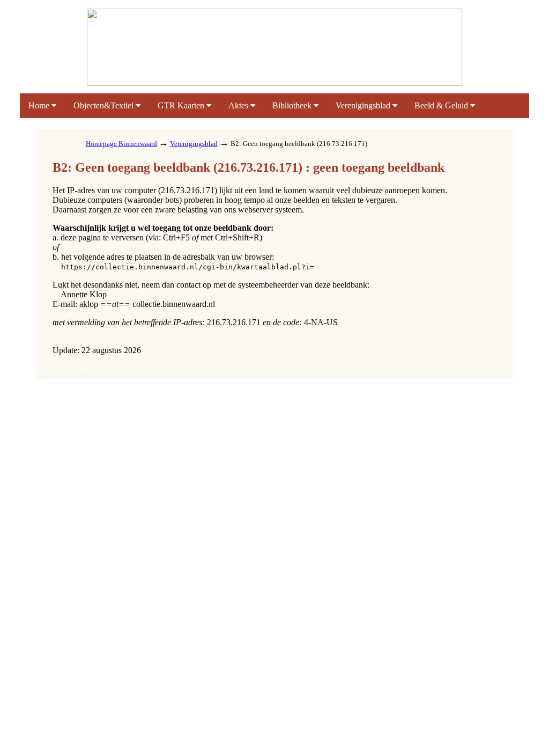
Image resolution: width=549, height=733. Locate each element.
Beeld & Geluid (442, 105)
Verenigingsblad (364, 105)
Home (39, 105)
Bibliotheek (293, 105)
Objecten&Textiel (104, 105)
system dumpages (82, 368)
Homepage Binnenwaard (121, 144)
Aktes (239, 105)
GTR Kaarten (182, 105)
